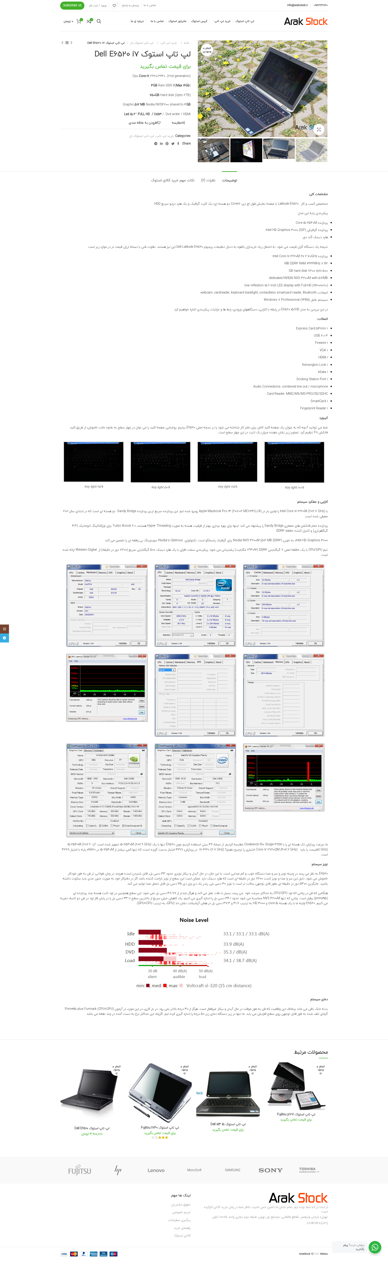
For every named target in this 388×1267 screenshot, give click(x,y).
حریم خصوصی (181, 1212)
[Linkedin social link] (161, 144)
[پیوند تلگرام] (156, 144)
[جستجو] (99, 21)
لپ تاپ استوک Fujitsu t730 (160, 1127)
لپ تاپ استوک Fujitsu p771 (296, 1114)
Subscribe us (72, 5)
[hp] (118, 1170)
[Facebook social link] (178, 144)
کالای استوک (182, 1235)
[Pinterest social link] (167, 144)
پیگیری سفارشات (179, 1220)
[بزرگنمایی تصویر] (318, 129)
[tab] (229, 178)
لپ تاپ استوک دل (141, 42)
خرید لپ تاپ (168, 42)
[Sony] (271, 1170)
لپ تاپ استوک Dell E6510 (92, 1128)
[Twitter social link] (173, 144)
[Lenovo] (156, 1170)
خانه (186, 42)
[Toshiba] (309, 1170)
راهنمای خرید (182, 1228)
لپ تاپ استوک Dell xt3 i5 (228, 1124)
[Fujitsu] (80, 1170)
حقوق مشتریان (181, 1204)
